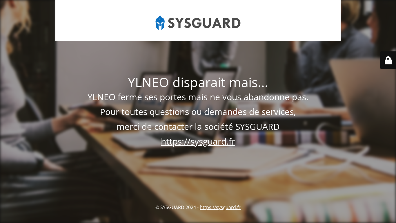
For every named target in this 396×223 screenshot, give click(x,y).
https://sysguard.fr (198, 141)
